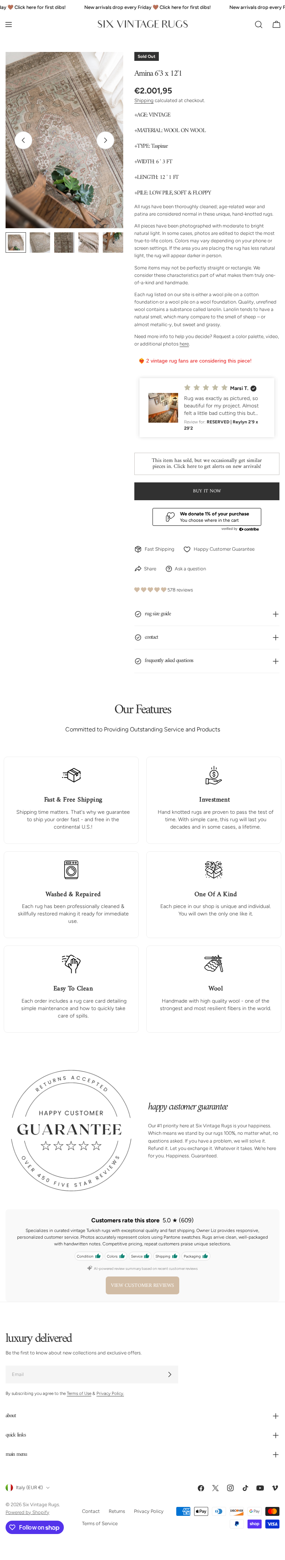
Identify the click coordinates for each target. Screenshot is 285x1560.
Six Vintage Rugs (41, 1505)
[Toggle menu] (8, 24)
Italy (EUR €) (29, 1488)
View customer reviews (142, 1285)
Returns (117, 1511)
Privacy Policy (149, 1511)
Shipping (144, 100)
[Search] (258, 24)
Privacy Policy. (110, 1393)
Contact (91, 1511)
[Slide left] (23, 140)
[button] (207, 407)
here (184, 344)
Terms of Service (100, 1523)
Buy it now (207, 491)
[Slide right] (105, 140)
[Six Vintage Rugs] (142, 24)
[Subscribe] (169, 1375)
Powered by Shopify (27, 1512)
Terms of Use (79, 1393)
